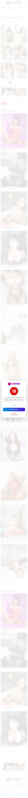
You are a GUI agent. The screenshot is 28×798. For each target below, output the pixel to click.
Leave (14, 405)
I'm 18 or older (14, 409)
